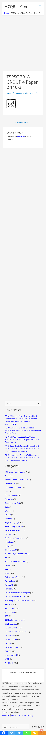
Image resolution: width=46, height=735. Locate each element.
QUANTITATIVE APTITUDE (15, 596)
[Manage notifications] (41, 730)
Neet (7, 569)
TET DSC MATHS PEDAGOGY (16, 632)
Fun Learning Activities (14, 526)
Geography (9, 534)
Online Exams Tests (12, 577)
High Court (9, 542)
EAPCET (8, 515)
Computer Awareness (13, 487)
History (8, 546)
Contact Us (15, 715)
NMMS (7, 573)
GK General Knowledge (14, 538)
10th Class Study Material (15, 472)
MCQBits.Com (16, 6)
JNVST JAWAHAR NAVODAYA (16, 561)
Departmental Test (12, 503)
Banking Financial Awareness (16, 479)
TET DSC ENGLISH (12, 628)
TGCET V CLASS (11, 639)
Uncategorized (11, 655)
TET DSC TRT (10, 635)
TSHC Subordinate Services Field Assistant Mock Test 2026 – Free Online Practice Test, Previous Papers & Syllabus (22, 457)
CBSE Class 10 (10, 483)
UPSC (7, 659)
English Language (12, 522)
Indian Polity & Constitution (16, 554)
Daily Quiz (9, 499)
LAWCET (8, 565)
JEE (6, 557)
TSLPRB (8, 643)
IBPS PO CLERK (11, 550)
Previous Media (21, 122)
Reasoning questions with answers (19, 600)
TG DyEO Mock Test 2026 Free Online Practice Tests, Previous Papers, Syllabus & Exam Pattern (22, 439)
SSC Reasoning (11, 624)
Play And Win (10, 581)
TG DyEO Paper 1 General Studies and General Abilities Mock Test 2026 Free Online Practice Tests (23, 430)
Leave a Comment (14, 93)
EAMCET (8, 511)
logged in (21, 136)
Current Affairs (11, 495)
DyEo (7, 507)
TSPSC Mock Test (12, 647)
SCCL (7, 616)
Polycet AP (9, 585)
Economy (8, 518)
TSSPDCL (8, 651)
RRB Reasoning (11, 608)
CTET (7, 491)
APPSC (7, 476)
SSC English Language (14, 620)
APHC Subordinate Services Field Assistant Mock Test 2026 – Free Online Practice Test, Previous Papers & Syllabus (22, 448)
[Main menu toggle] (40, 6)
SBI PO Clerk (10, 612)
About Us (6, 715)
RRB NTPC (9, 604)
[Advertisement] (23, 46)
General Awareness (13, 530)
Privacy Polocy (27, 715)
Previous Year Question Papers (17, 593)
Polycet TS (9, 589)
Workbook (9, 663)
